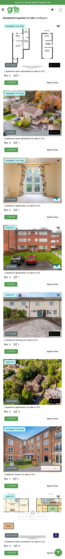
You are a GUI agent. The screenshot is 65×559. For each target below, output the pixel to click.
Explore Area (52, 82)
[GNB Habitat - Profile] (60, 10)
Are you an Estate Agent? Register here (32, 2)
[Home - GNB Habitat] (13, 10)
